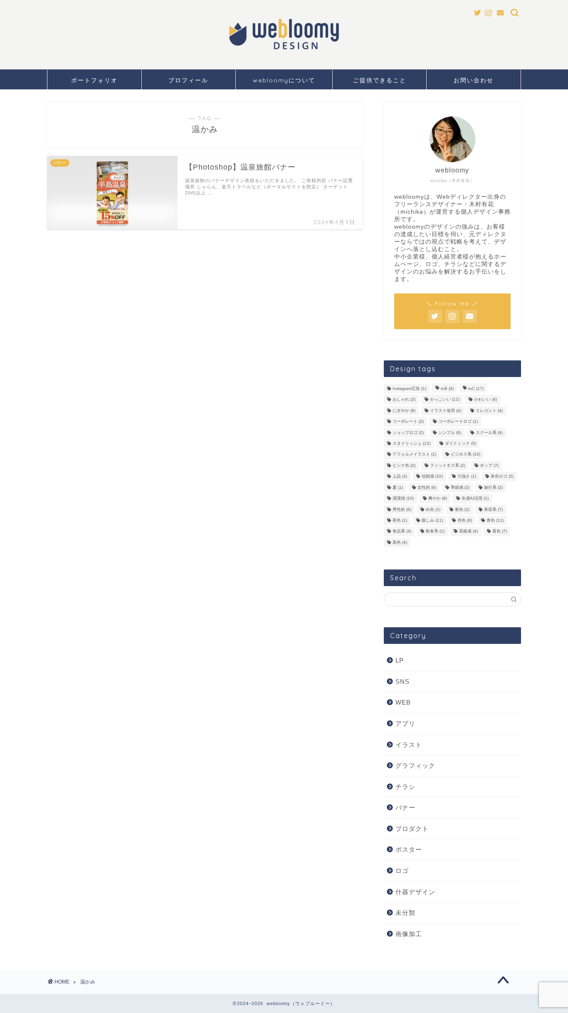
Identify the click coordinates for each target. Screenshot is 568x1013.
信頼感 (432, 476)
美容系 (493, 509)
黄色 (499, 531)
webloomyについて (284, 80)
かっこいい (444, 399)
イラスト (408, 744)
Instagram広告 (409, 388)
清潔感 (403, 498)
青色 (495, 520)
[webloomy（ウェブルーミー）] (284, 51)
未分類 (405, 912)
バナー (405, 807)
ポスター (408, 849)
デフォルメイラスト (414, 454)
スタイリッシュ (411, 443)
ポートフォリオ (94, 80)
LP (399, 660)
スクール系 (489, 432)
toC (476, 388)
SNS (402, 681)
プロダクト (412, 828)
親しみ (432, 520)
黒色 (400, 542)
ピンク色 (404, 465)
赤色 (464, 520)
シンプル (449, 432)
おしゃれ (404, 399)
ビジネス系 (465, 454)
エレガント (489, 410)
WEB (403, 702)
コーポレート (408, 421)
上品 (400, 476)
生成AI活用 (475, 498)
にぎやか (404, 410)
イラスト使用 (445, 410)
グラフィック (415, 765)
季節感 (460, 487)
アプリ (405, 723)
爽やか (437, 498)
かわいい (485, 399)
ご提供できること (379, 80)
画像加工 (408, 933)
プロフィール (188, 80)
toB (447, 388)
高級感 (468, 531)
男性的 (402, 509)
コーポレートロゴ (458, 421)
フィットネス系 (447, 465)
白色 (433, 509)
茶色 (400, 520)
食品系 (402, 531)
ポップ (489, 465)
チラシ (405, 786)
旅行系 (493, 487)
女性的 (426, 487)
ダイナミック (460, 443)
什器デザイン (415, 891)
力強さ (466, 476)
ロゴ (402, 870)
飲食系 (435, 531)
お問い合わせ (474, 80)
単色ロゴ (502, 476)
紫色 (462, 509)
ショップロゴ (408, 432)
